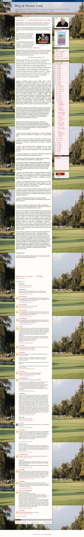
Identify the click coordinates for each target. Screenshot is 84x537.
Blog (17, 13)
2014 (58, 142)
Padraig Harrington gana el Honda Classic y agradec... (61, 134)
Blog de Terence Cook (29, 5)
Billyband (21, 345)
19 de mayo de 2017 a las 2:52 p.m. (25, 457)
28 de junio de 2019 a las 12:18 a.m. (26, 513)
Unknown (21, 352)
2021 (58, 73)
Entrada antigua (47, 522)
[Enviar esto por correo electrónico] (36, 276)
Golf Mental (57, 53)
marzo (59, 100)
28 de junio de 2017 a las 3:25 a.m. (25, 467)
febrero (59, 138)
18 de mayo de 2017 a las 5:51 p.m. (25, 441)
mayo (59, 96)
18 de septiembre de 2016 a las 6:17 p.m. (27, 375)
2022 (58, 71)
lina (19, 326)
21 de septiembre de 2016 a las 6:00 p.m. (27, 414)
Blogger (49, 534)
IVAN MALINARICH (22, 378)
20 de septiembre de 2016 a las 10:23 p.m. (27, 391)
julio (59, 93)
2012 (58, 145)
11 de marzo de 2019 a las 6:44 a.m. (26, 488)
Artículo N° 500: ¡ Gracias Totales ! (61, 128)
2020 (58, 75)
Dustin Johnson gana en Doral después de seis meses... (61, 124)
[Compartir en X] (39, 276)
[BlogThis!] (38, 276)
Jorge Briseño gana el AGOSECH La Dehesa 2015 (61, 109)
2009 (58, 151)
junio (59, 95)
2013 (58, 144)
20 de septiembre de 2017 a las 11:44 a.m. (27, 478)
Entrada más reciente (21, 522)
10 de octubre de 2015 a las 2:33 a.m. (26, 307)
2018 (58, 79)
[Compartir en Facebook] (40, 276)
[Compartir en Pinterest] (41, 276)
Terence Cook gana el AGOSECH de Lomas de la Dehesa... (61, 118)
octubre (59, 87)
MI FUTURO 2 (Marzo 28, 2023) (41, 13)
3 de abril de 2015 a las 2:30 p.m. (25, 287)
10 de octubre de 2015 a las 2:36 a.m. (26, 316)
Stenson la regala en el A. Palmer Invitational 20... (61, 113)
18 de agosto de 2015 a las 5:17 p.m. (26, 294)
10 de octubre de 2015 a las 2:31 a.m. (26, 302)
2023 (58, 70)
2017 (58, 80)
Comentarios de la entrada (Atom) (36, 526)
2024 (58, 68)
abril (59, 98)
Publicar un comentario (22, 516)
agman (20, 422)
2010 (58, 149)
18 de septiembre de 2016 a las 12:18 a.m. (27, 368)
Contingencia (22, 278)
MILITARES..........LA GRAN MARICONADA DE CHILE (61, 103)
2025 (58, 66)
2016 (58, 82)
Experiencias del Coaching (60, 58)
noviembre (60, 86)
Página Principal (35, 522)
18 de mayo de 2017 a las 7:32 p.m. (25, 452)
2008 (58, 153)
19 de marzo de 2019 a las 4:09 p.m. (26, 508)
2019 (58, 77)
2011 (58, 147)
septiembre (60, 89)
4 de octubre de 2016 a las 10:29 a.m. (26, 420)
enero (59, 140)
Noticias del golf (58, 51)
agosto (59, 91)
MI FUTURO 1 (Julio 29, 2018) (26, 13)
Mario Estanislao (22, 454)
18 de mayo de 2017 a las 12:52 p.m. (26, 427)
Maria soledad (22, 296)
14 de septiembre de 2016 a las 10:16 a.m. (27, 349)
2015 (58, 84)
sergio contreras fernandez (24, 490)
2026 (58, 64)
